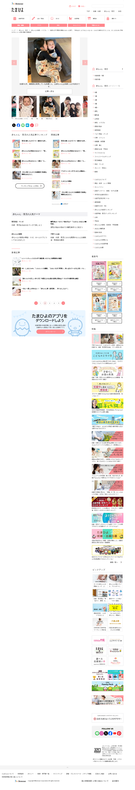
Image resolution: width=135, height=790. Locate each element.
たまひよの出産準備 (101, 244)
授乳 (96, 111)
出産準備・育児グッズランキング (106, 213)
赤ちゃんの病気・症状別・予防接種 (106, 225)
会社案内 (115, 781)
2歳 (42, 118)
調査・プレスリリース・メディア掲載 (78, 774)
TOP (88, 11)
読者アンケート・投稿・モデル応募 (106, 191)
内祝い (83, 6)
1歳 (37, 118)
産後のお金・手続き (101, 149)
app (56, 118)
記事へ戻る (49, 91)
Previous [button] (14, 62)
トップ (13, 30)
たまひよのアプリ (100, 236)
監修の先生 (98, 232)
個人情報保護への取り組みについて (95, 781)
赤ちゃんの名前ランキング (103, 210)
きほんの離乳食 (100, 229)
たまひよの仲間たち (101, 240)
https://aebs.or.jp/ (106, 755)
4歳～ (96, 107)
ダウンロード (51, 332)
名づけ (57, 18)
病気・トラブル (100, 123)
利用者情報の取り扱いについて (12, 777)
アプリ (39, 25)
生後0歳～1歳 (99, 76)
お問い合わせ (112, 774)
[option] (49, 62)
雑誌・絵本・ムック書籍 (103, 183)
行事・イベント (100, 138)
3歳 (96, 104)
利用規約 (21, 774)
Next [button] (85, 62)
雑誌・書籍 (20, 25)
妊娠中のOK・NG (100, 206)
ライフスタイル (100, 153)
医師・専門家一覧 (43, 774)
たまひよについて (100, 179)
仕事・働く (98, 145)
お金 (96, 217)
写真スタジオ (95, 25)
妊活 (119, 11)
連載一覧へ (114, 562)
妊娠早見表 (21, 18)
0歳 (32, 118)
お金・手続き (40, 18)
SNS (58, 25)
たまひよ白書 (99, 247)
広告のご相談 (99, 774)
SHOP (74, 6)
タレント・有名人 (100, 168)
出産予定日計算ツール (102, 198)
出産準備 (76, 18)
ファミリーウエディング (103, 157)
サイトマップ (57, 774)
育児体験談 (98, 160)
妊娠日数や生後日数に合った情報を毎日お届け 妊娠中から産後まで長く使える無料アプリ (50, 326)
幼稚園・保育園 (100, 141)
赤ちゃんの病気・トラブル (38, 30)
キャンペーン (77, 25)
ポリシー (31, 774)
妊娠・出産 (97, 11)
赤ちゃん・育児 (109, 11)
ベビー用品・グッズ (101, 134)
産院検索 (98, 202)
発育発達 (98, 130)
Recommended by (56, 204)
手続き (97, 221)
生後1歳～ (98, 79)
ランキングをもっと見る (29, 186)
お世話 (97, 119)
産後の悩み (98, 126)
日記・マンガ (99, 164)
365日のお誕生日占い (102, 195)
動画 (96, 172)
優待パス (114, 18)
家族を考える (49, 118)
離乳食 (94, 18)
